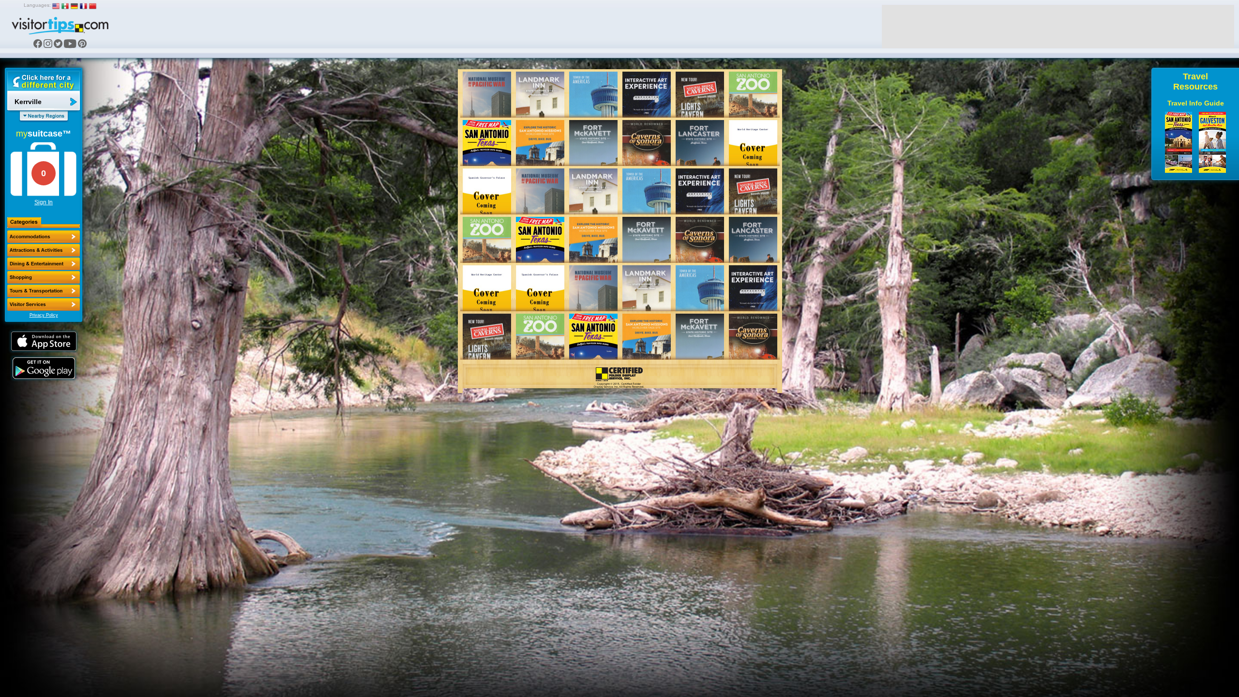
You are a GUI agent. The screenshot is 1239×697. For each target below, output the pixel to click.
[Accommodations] (43, 236)
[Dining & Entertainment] (43, 264)
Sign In (43, 202)
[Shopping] (43, 277)
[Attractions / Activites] (43, 250)
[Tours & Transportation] (43, 291)
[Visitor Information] (43, 304)
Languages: (37, 5)
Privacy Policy (44, 315)
